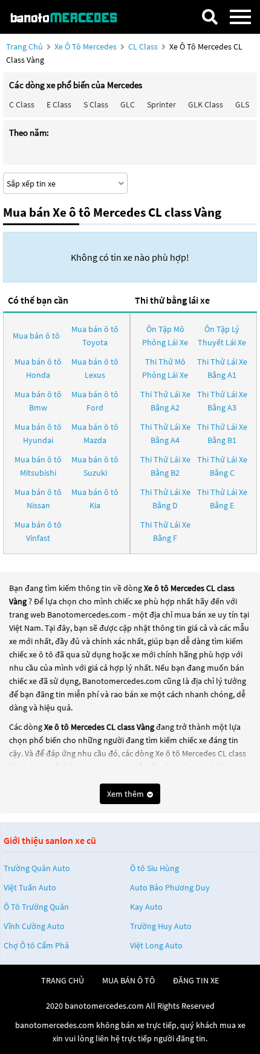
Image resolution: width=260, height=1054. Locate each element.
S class (95, 104)
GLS (242, 104)
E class (59, 104)
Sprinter (161, 104)
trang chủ (62, 980)
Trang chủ (24, 46)
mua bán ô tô (128, 980)
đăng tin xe (196, 980)
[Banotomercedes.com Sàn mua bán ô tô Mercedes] (69, 17)
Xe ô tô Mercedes (85, 46)
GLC (127, 104)
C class (21, 104)
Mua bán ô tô (36, 335)
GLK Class (205, 104)
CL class (144, 46)
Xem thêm (126, 793)
